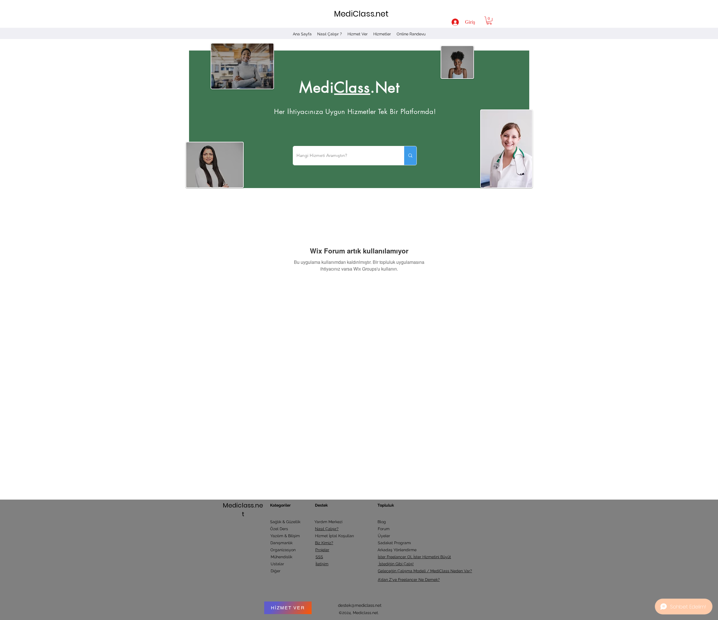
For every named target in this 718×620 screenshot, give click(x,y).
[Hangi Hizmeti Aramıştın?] (410, 155)
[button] (489, 21)
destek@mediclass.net (359, 605)
